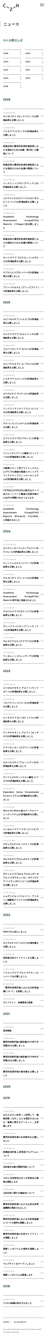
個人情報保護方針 (20, 1322)
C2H (11, 7)
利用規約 (6, 1322)
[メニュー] (42, 5)
